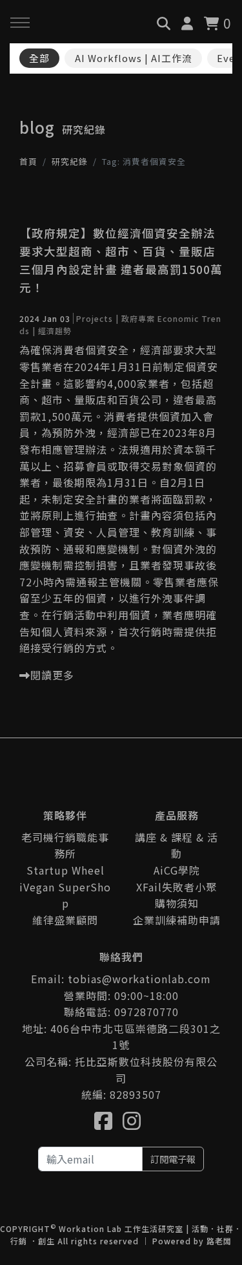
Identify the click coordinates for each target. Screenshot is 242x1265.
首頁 (28, 161)
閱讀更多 (52, 675)
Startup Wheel (65, 870)
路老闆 (219, 1240)
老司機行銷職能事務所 (65, 845)
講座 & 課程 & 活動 (176, 845)
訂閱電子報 (173, 1158)
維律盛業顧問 (65, 920)
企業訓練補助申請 (177, 920)
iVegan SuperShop (65, 895)
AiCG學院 (177, 870)
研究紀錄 (70, 161)
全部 (39, 58)
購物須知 (177, 903)
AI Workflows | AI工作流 (133, 58)
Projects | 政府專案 (115, 318)
